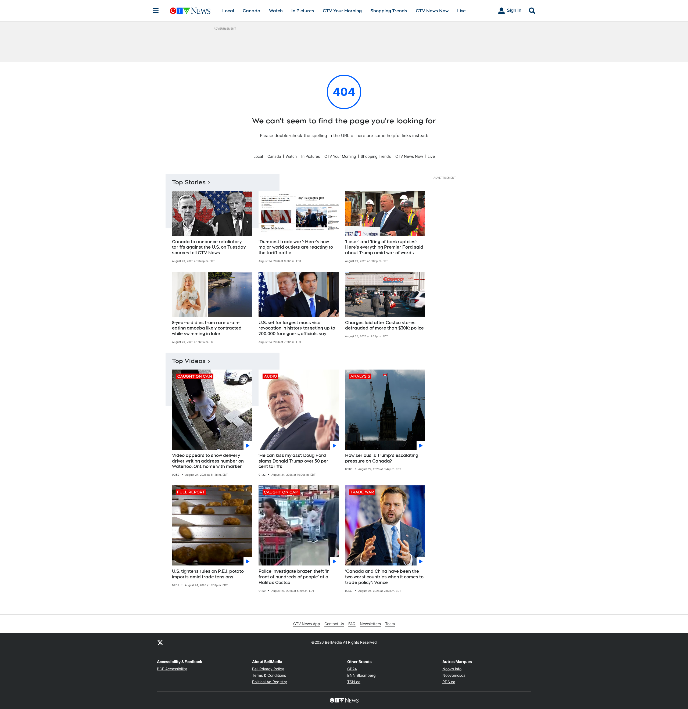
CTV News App (306, 623)
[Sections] (155, 10)
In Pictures (302, 10)
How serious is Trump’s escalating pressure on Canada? (381, 458)
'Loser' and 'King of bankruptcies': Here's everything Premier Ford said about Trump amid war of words (384, 247)
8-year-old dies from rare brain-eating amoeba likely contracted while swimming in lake (207, 328)
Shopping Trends (388, 10)
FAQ (352, 623)
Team (390, 623)
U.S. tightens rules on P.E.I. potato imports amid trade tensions (208, 574)
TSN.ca (353, 681)
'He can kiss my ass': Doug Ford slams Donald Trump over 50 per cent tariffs (293, 461)
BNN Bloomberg (361, 675)
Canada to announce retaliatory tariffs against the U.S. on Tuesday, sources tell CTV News (209, 247)
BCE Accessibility (172, 669)
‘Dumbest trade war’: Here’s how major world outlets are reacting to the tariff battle (296, 247)
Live (461, 10)
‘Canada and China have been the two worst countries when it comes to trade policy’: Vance (384, 577)
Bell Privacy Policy (268, 669)
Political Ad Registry (269, 681)
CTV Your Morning (342, 10)
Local (228, 10)
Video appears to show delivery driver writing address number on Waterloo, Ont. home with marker (208, 461)
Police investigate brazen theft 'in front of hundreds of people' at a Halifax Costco (294, 577)
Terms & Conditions (269, 675)
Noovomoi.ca (453, 675)
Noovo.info (451, 669)
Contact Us (334, 623)
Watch (276, 10)
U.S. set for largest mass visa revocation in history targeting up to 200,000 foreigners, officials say (297, 328)
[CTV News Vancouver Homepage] (190, 11)
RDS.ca (448, 681)
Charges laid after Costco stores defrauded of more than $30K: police (384, 325)
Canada (251, 10)
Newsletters (370, 623)
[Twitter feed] (160, 642)
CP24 (352, 669)
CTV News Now (432, 10)
